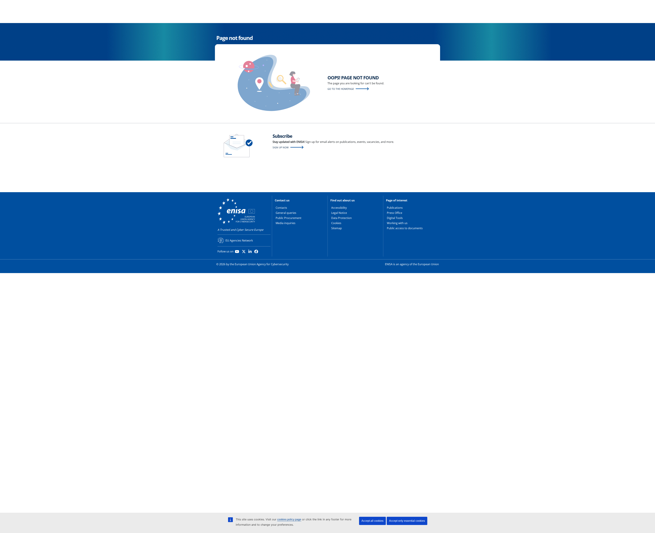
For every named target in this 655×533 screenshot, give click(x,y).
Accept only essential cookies (407, 520)
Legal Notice (339, 213)
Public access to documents (405, 228)
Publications (395, 208)
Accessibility (339, 208)
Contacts (281, 208)
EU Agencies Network (239, 240)
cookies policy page (289, 519)
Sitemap (336, 228)
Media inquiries (285, 223)
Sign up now (281, 147)
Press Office (394, 213)
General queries (286, 213)
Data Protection (341, 218)
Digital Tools (395, 218)
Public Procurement (288, 218)
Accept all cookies (372, 520)
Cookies (336, 223)
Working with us (397, 223)
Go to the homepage (341, 88)
